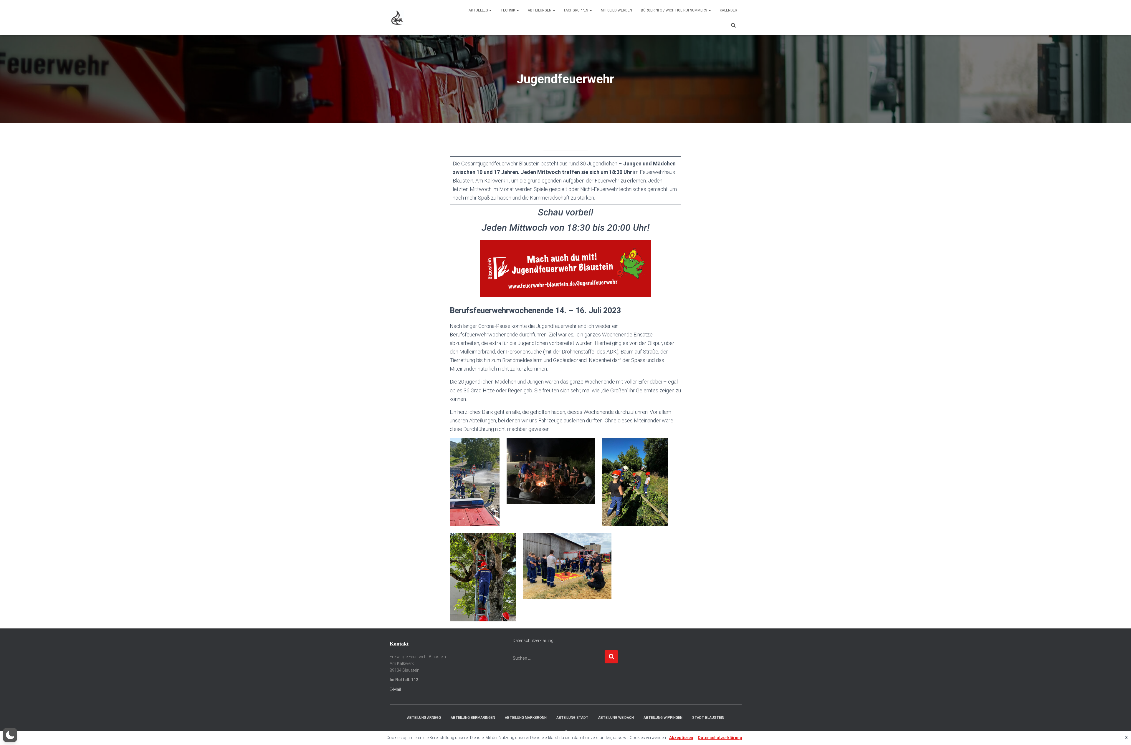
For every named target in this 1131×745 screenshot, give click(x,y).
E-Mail (395, 689)
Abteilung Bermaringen (473, 718)
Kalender (728, 10)
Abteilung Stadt (572, 718)
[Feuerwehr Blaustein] (397, 17)
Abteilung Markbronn (526, 718)
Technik (508, 10)
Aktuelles (479, 10)
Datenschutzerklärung (533, 640)
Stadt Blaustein (708, 718)
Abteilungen (540, 10)
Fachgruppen (576, 10)
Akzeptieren (681, 737)
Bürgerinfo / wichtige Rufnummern (674, 10)
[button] (10, 735)
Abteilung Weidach (616, 718)
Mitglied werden (616, 10)
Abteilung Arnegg (424, 718)
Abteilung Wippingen (663, 718)
